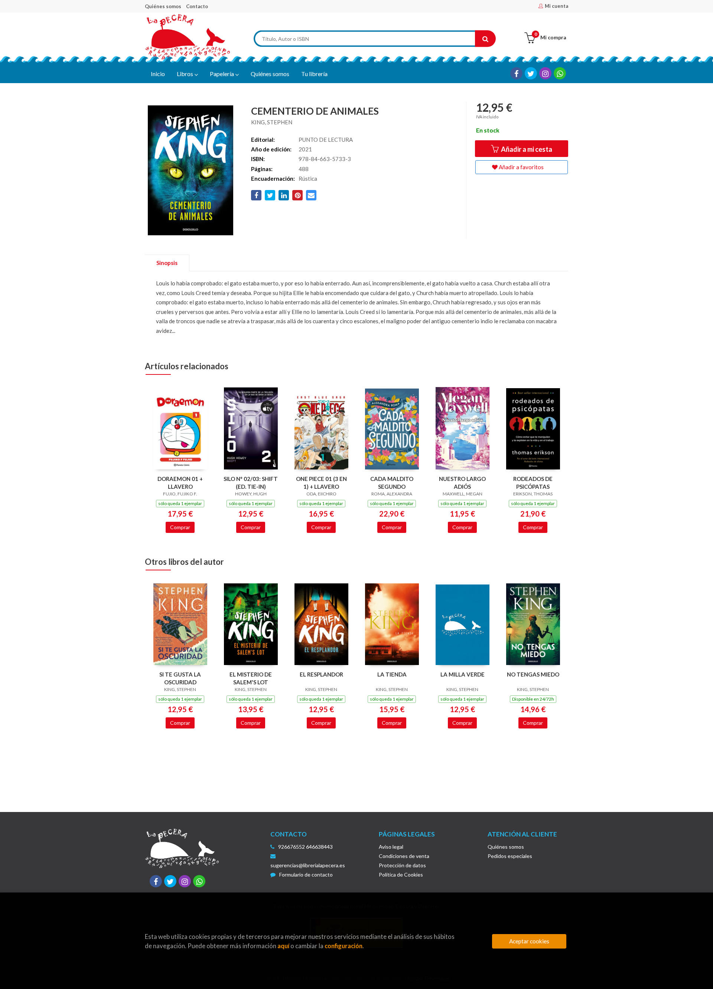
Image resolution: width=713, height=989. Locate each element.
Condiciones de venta (404, 856)
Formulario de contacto (306, 874)
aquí (283, 946)
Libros (185, 73)
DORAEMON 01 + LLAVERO (180, 482)
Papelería (222, 73)
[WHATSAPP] (560, 73)
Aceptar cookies (529, 941)
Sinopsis (167, 262)
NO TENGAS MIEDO (533, 674)
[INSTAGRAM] (545, 73)
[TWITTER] (531, 73)
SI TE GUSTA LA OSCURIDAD (180, 678)
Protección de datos (402, 865)
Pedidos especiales (510, 856)
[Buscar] (485, 38)
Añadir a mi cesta (526, 149)
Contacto (197, 6)
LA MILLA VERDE (462, 674)
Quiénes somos (163, 6)
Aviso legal (391, 847)
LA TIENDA (392, 674)
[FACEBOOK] (516, 73)
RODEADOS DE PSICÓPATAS (533, 482)
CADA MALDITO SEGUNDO (391, 482)
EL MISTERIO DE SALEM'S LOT (250, 678)
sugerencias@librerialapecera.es (307, 865)
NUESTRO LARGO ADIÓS (462, 482)
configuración (343, 946)
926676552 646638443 (305, 847)
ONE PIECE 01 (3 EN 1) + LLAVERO (321, 482)
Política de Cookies (401, 874)
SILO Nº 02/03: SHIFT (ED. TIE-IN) (251, 482)
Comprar (180, 527)
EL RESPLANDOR (321, 674)
